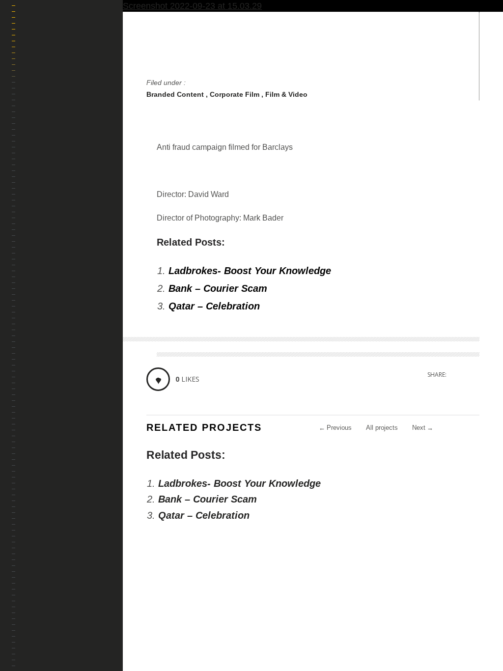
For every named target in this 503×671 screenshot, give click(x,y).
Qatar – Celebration (214, 306)
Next (422, 427)
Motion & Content (56, 147)
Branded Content (176, 94)
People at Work (52, 170)
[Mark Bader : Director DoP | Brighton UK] (67, 68)
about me (40, 286)
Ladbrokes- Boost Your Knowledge (249, 270)
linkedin (44, 600)
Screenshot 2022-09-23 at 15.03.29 (192, 6)
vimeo (58, 600)
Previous (335, 427)
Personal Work (52, 263)
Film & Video (286, 94)
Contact (39, 309)
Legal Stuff (45, 332)
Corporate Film (235, 94)
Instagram (30, 600)
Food (33, 217)
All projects (382, 427)
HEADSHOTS (43, 240)
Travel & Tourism (55, 193)
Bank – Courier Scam (217, 288)
